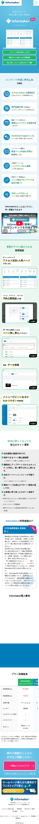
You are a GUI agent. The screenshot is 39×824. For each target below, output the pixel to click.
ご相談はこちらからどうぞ (19, 766)
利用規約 (33, 816)
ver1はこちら (24, 816)
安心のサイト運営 (29, 809)
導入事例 (14, 811)
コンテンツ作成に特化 (8, 809)
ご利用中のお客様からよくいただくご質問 (18, 773)
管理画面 (19, 809)
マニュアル (15, 816)
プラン (22, 811)
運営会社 (18, 818)
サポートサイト (4, 816)
